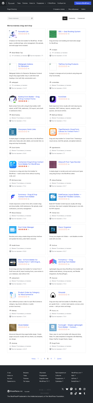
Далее (59, 358)
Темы (25, 375)
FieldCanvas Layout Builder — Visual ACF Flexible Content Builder (69, 196)
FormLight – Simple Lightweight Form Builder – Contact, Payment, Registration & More (70, 326)
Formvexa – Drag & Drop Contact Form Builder (27, 196)
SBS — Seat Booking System (69, 31)
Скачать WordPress (82, 3)
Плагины (26, 378)
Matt (73, 375)
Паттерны (26, 381)
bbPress (74, 378)
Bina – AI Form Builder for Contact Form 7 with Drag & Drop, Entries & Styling (29, 261)
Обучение (42, 372)
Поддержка (43, 375)
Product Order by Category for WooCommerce (28, 293)
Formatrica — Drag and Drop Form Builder (67, 261)
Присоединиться (60, 372)
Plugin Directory (12, 9)
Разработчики (43, 378)
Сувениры (59, 381)
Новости (10, 375)
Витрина (26, 372)
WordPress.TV (44, 381)
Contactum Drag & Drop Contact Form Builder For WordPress (30, 163)
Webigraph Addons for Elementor (25, 65)
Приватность (11, 381)
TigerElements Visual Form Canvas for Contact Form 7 (68, 130)
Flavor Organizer (64, 227)
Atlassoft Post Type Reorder (69, 162)
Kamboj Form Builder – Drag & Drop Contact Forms (29, 98)
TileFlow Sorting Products (68, 64)
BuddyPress (75, 381)
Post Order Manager (26, 227)
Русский (27, 391)
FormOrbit (62, 97)
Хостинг (9, 378)
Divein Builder (23, 325)
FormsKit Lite (23, 31)
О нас (9, 372)
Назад (34, 358)
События (58, 375)
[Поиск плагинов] (32, 18)
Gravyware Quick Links (27, 129)
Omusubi (61, 292)
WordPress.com (76, 372)
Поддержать (60, 378)
